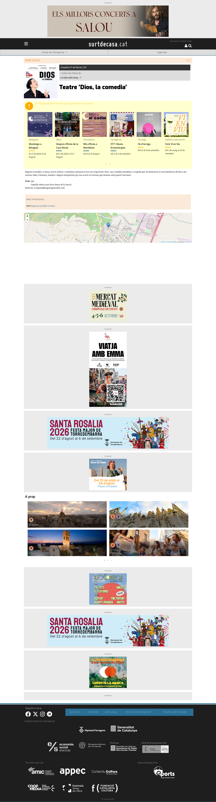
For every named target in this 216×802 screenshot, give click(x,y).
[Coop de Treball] (92, 747)
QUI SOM (74, 712)
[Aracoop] (60, 747)
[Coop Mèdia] (41, 789)
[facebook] (28, 715)
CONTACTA (92, 712)
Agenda (162, 52)
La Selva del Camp (69, 77)
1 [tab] (106, 164)
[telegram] (49, 715)
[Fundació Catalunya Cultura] (104, 789)
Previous (29, 139)
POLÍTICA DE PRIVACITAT (138, 712)
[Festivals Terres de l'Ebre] (73, 789)
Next (187, 139)
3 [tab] (111, 560)
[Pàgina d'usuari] (186, 46)
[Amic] (41, 772)
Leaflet (162, 242)
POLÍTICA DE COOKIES (175, 712)
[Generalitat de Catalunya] (124, 731)
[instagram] (42, 715)
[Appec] (73, 772)
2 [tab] (110, 164)
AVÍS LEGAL (111, 712)
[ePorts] (164, 772)
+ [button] (27, 216)
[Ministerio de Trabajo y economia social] (155, 751)
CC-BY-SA (188, 242)
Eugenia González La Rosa (43, 205)
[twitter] (35, 715)
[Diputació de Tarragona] (92, 731)
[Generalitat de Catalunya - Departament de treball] (124, 751)
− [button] (27, 220)
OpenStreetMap (172, 242)
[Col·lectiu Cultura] (104, 772)
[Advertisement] (108, 262)
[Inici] (108, 44)
